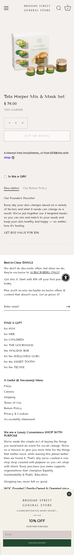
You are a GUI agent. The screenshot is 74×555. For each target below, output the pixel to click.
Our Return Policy (35, 188)
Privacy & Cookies (16, 413)
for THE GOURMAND (18, 345)
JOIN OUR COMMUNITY (37, 543)
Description (11, 188)
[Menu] (6, 8)
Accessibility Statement (19, 419)
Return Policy (13, 408)
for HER (9, 334)
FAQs (7, 386)
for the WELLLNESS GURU (22, 356)
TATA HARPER (13, 110)
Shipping (9, 397)
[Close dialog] (69, 494)
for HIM (9, 328)
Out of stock (37, 136)
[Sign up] (68, 307)
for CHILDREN (14, 339)
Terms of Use (12, 402)
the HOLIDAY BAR (16, 350)
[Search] (58, 8)
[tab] (13, 188)
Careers (9, 391)
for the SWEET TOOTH (19, 361)
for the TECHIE (14, 367)
